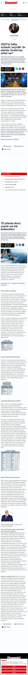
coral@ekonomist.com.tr (14, 37)
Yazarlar (5, 19)
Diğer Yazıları (14, 39)
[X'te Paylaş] (23, 69)
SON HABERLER (6, 174)
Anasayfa (2, 19)
